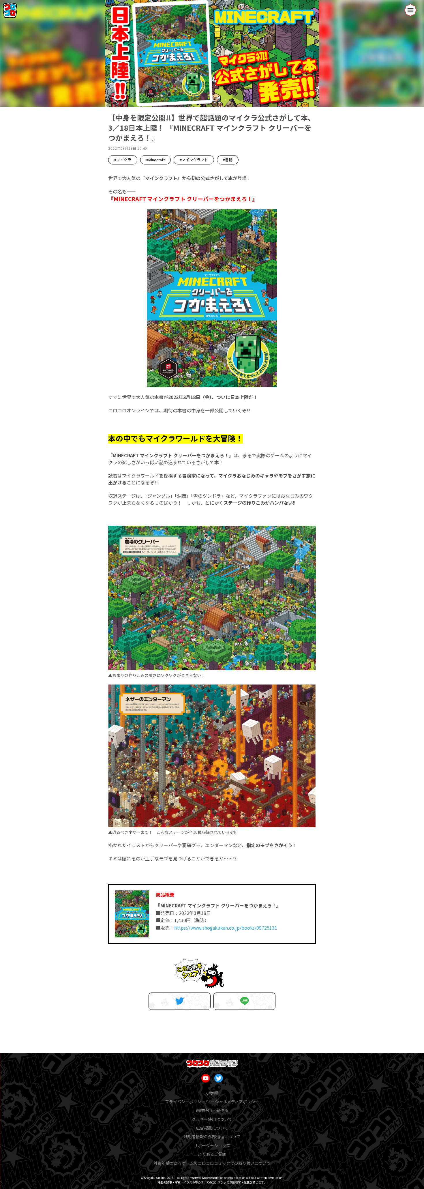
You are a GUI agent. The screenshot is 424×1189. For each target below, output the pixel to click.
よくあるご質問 (212, 1154)
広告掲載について (212, 1128)
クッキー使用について (212, 1119)
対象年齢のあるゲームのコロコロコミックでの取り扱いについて (212, 1163)
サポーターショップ (212, 1145)
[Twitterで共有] (180, 1001)
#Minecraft (155, 159)
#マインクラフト (194, 159)
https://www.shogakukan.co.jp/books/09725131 (225, 927)
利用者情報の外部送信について (212, 1136)
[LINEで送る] (244, 1001)
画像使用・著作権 (212, 1110)
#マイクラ (122, 159)
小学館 (212, 1093)
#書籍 (227, 159)
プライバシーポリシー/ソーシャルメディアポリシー (212, 1101)
